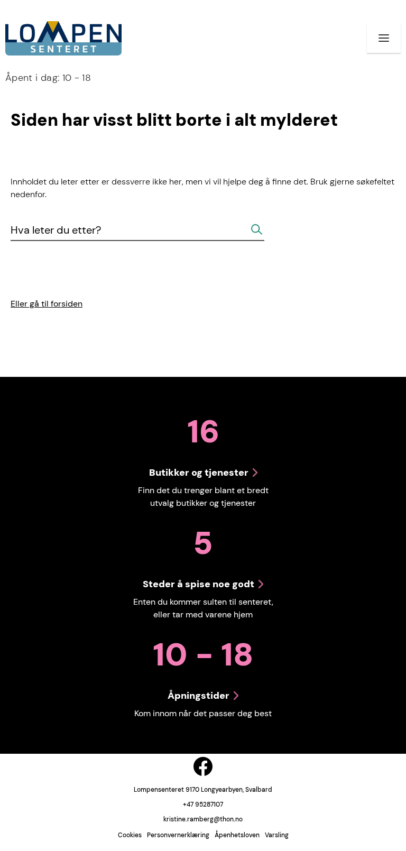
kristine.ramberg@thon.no (203, 819)
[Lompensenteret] (63, 38)
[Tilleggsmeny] (384, 38)
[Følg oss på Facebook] (203, 766)
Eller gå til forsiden (46, 303)
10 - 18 (48, 77)
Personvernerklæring (178, 835)
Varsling (277, 835)
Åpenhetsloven (237, 835)
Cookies (130, 835)
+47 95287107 (203, 804)
